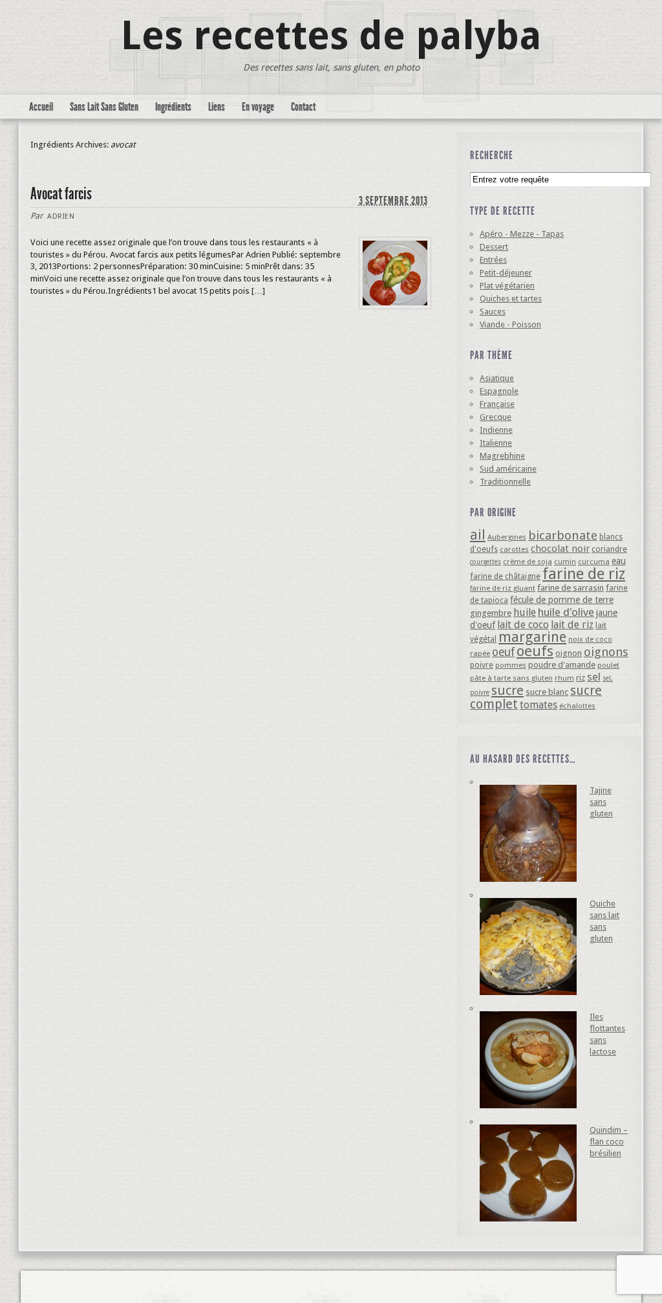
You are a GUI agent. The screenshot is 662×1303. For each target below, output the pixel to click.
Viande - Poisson (510, 324)
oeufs (535, 650)
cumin (565, 561)
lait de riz (572, 625)
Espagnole (499, 391)
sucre (507, 690)
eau (619, 561)
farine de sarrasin (570, 588)
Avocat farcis (61, 194)
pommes (510, 665)
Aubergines (506, 537)
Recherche (491, 155)
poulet (608, 665)
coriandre (609, 549)
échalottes (577, 705)
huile (524, 612)
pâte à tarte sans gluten (511, 678)
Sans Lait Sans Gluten (104, 107)
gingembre (490, 613)
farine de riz (583, 574)
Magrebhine (502, 456)
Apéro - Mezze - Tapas (522, 234)
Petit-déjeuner (506, 273)
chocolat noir (560, 548)
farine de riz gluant (502, 588)
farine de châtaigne (505, 576)
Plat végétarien (507, 285)
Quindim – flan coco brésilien (609, 1141)
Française (497, 404)
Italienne (496, 443)
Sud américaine (508, 469)
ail (478, 535)
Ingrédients (173, 107)
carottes (514, 549)
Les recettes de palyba (331, 35)
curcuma (594, 561)
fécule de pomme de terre (562, 600)
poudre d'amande (561, 665)
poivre (481, 665)
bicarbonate (562, 535)
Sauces (493, 311)
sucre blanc (547, 692)
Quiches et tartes (511, 298)
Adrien (60, 216)
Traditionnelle (505, 482)
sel (594, 676)
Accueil (41, 107)
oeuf (503, 652)
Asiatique (497, 378)
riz (580, 678)
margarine (532, 637)
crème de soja (527, 561)
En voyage (258, 107)
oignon (568, 653)
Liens (216, 107)
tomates (538, 705)
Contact (303, 107)
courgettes (485, 561)
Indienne (496, 430)
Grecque (495, 417)
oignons (606, 652)
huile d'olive (566, 612)
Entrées (493, 260)
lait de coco (523, 625)
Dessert (494, 247)
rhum (564, 678)
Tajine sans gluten (601, 801)
